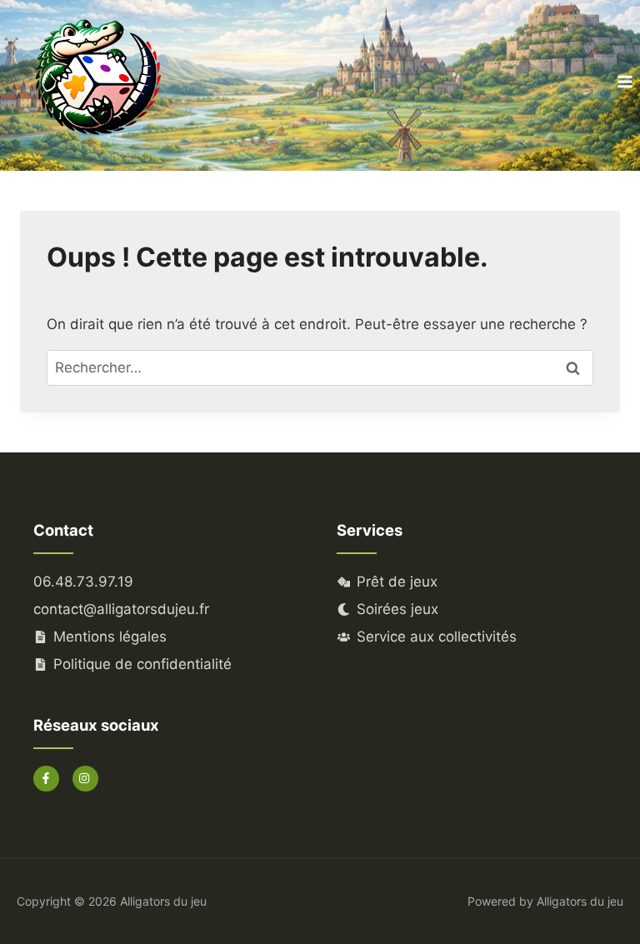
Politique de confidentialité (142, 664)
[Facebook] (46, 779)
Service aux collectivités (437, 636)
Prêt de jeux (397, 581)
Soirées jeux (397, 609)
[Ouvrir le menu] (624, 81)
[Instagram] (85, 779)
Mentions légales (110, 636)
